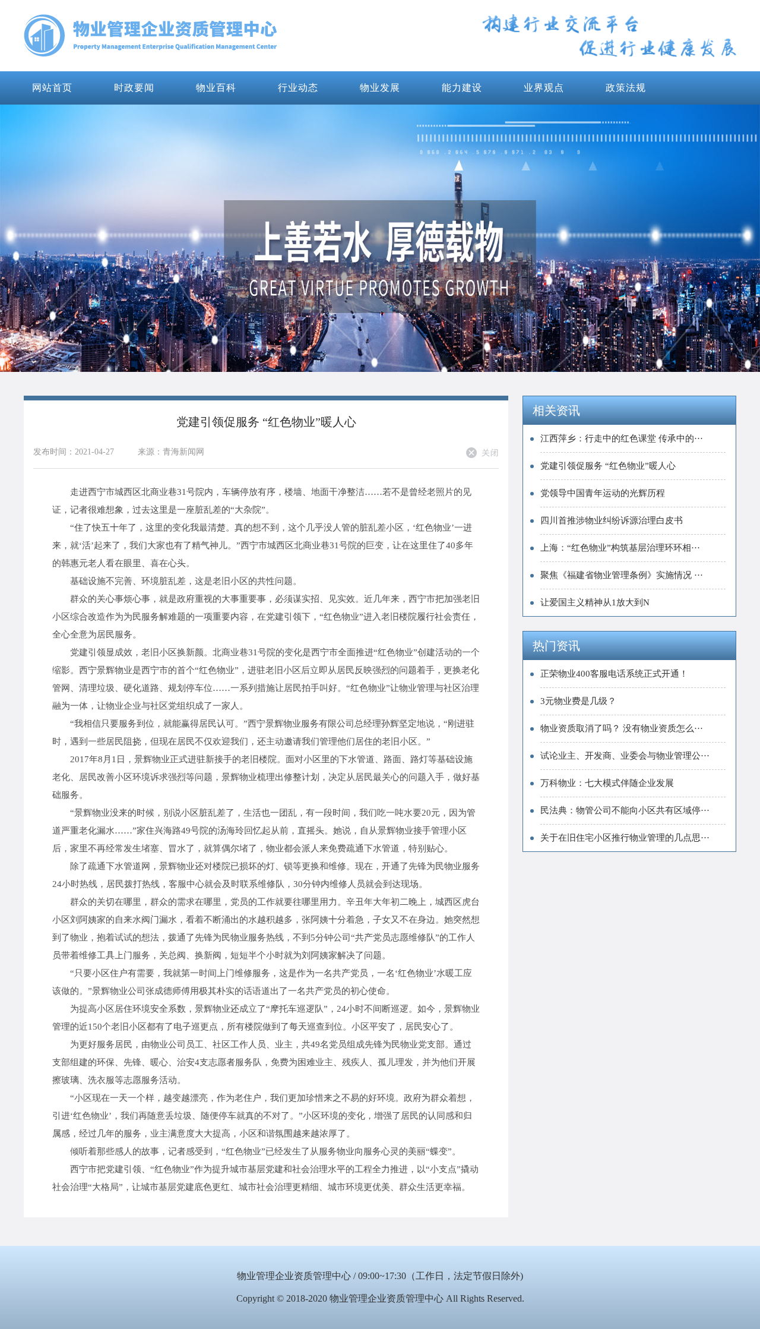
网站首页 (52, 88)
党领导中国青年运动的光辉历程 (602, 493)
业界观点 (544, 88)
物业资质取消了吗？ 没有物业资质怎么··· (621, 728)
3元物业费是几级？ (578, 701)
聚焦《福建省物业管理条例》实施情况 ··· (621, 575)
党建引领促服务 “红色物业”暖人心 (608, 466)
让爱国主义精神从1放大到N (595, 602)
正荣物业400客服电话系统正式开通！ (614, 673)
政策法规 (626, 88)
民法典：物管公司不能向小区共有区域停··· (625, 810)
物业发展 (380, 88)
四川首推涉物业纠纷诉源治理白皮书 (611, 520)
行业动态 (298, 88)
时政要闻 (134, 88)
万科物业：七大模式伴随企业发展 (607, 783)
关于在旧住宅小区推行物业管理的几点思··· (625, 837)
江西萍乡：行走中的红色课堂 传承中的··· (621, 438)
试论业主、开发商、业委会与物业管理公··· (625, 755)
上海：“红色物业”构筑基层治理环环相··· (620, 548)
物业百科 (216, 88)
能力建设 (462, 88)
